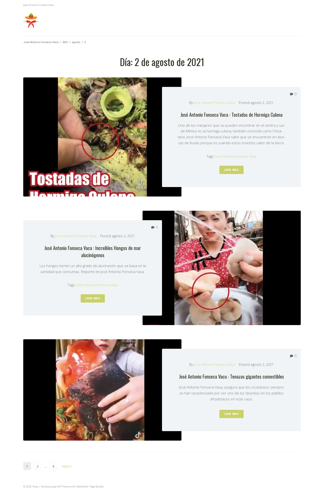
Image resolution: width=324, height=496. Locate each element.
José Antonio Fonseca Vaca (41, 42)
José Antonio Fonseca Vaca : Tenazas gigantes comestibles (231, 376)
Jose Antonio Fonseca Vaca (214, 102)
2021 (65, 42)
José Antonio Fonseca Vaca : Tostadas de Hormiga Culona (231, 114)
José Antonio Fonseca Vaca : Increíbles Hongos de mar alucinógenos (92, 251)
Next (66, 466)
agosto (76, 42)
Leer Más (231, 169)
